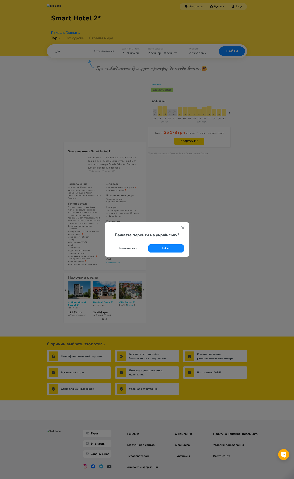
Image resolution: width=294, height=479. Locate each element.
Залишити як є (128, 248)
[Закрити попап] (183, 228)
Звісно (166, 248)
